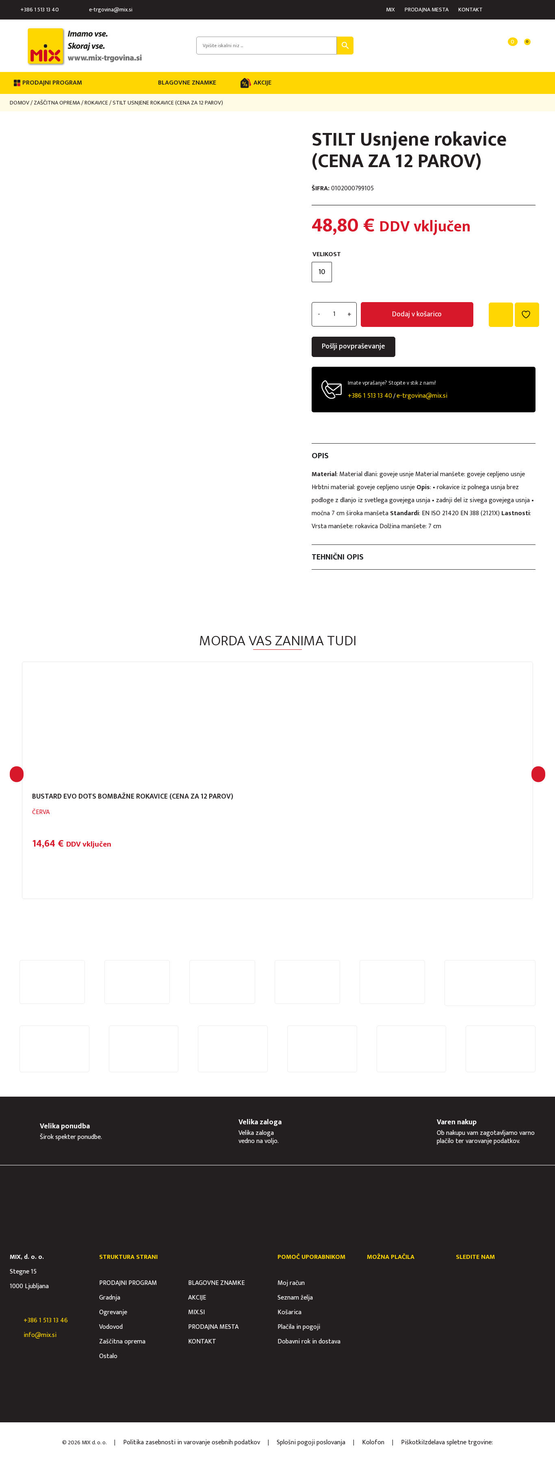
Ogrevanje (113, 1312)
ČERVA (41, 812)
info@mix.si (40, 1335)
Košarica (289, 1312)
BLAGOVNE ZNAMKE (187, 82)
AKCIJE (262, 82)
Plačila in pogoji (299, 1326)
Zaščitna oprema (57, 102)
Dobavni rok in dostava (309, 1341)
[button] (17, 774)
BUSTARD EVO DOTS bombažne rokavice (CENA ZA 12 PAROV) (132, 796)
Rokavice (96, 102)
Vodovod (111, 1326)
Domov (19, 102)
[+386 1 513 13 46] (14, 1321)
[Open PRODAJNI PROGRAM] (87, 83)
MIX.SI (196, 1312)
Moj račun (291, 1283)
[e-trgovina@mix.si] (82, 10)
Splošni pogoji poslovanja (311, 1442)
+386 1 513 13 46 (46, 1320)
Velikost (326, 254)
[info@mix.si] (14, 1335)
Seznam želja (295, 1297)
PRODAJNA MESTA (427, 9)
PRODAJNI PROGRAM (128, 1283)
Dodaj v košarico (417, 314)
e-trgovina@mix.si (110, 9)
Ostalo (108, 1356)
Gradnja (109, 1297)
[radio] (322, 272)
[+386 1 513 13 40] (14, 10)
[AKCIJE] (246, 83)
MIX (390, 9)
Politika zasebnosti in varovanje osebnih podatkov (191, 1442)
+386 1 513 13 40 (39, 9)
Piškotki (412, 1442)
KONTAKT (470, 9)
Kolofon (373, 1442)
